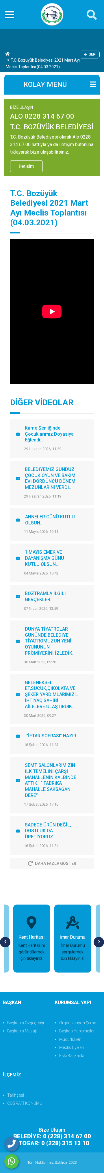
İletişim (26, 166)
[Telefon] (11, 1144)
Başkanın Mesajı (22, 1031)
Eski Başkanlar (72, 1055)
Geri (92, 54)
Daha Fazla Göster (55, 863)
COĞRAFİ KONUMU (24, 1103)
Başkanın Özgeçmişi (25, 1023)
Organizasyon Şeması (79, 1023)
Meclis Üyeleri (71, 1047)
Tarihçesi (15, 1095)
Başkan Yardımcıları (77, 1031)
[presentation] (5, 942)
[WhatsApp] (11, 1161)
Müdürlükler (70, 1039)
